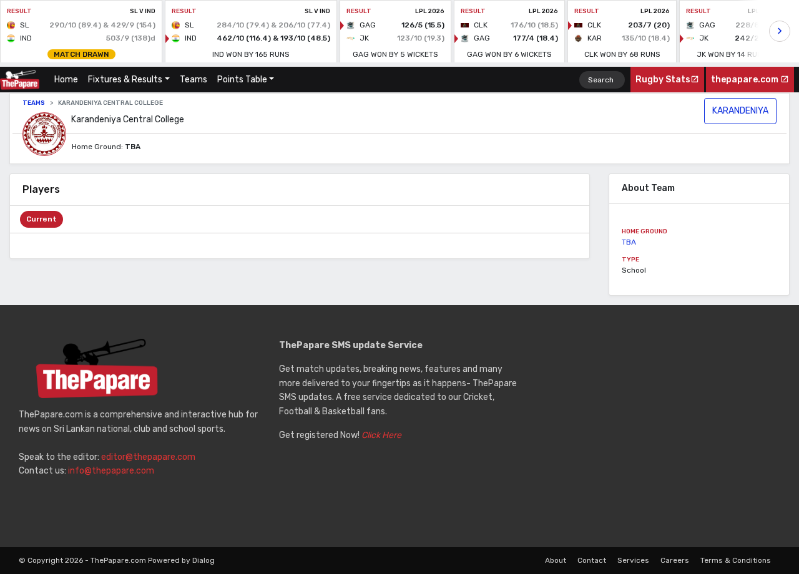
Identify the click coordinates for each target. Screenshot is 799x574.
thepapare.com (745, 79)
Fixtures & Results (125, 79)
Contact (591, 560)
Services (633, 560)
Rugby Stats (662, 79)
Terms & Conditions (735, 560)
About (555, 560)
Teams (193, 79)
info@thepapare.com (111, 470)
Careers (674, 560)
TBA (629, 242)
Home (68, 79)
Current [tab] (41, 219)
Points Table (242, 79)
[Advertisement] (659, 426)
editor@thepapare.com (148, 457)
